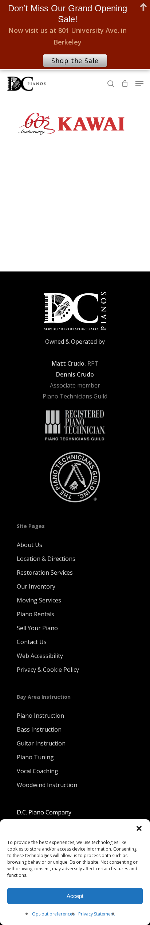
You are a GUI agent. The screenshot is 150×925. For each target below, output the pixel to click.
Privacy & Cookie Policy (48, 670)
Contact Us (32, 642)
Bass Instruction (39, 729)
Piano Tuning (35, 757)
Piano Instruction (40, 716)
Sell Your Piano (37, 628)
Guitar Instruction (41, 743)
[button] (139, 828)
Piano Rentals (35, 614)
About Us (29, 545)
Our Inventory (36, 586)
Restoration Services (45, 573)
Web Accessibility (40, 656)
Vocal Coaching (37, 771)
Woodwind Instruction (47, 785)
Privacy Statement (96, 914)
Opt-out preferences (53, 914)
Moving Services (39, 600)
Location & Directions (46, 559)
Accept (75, 896)
